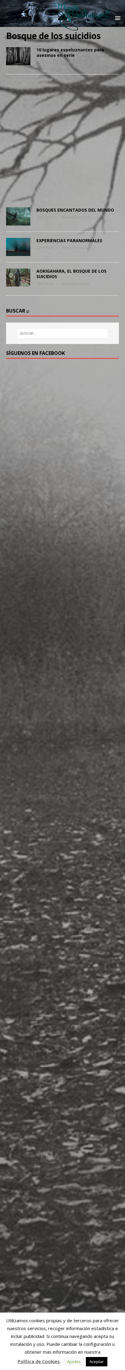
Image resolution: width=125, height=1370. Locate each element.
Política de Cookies (39, 1361)
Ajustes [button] (74, 1361)
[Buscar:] (62, 333)
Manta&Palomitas (76, 62)
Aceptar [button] (97, 1361)
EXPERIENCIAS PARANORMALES (69, 240)
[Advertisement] (62, 142)
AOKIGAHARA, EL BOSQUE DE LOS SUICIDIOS (71, 273)
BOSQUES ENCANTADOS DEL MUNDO (75, 210)
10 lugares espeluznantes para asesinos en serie (70, 52)
